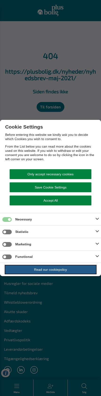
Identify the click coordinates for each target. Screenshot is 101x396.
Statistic (21, 232)
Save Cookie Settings (50, 187)
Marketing (23, 244)
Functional (24, 257)
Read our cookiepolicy (50, 269)
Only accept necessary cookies (50, 174)
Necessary (23, 219)
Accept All (50, 200)
